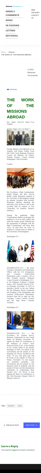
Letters (10, 30)
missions (11, 406)
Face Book (32, 25)
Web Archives (35, 11)
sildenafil (20, 122)
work (20, 406)
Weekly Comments (12, 13)
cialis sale (20, 129)
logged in (15, 450)
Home (3, 52)
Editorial (12, 35)
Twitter (32, 29)
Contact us (35, 16)
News (9, 20)
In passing (12, 25)
